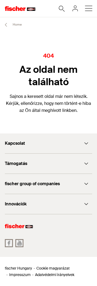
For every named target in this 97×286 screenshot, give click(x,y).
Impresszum (20, 274)
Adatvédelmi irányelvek (54, 274)
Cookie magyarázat (53, 268)
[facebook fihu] (9, 243)
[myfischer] (75, 8)
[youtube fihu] (19, 243)
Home (17, 24)
